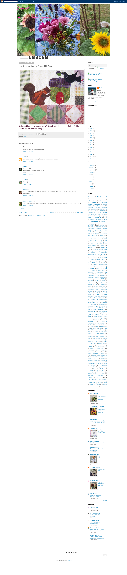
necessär (101, 309)
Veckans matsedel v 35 (95, 509)
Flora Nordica (99, 243)
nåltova (103, 314)
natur (94, 309)
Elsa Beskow (93, 242)
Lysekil (96, 292)
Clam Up (94, 235)
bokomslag (98, 219)
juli (90, 174)
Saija (89, 338)
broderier (102, 225)
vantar (101, 368)
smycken (98, 341)
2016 (91, 149)
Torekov (97, 360)
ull (98, 366)
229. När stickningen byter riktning (101, 484)
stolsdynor (104, 350)
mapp (89, 299)
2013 (91, 156)
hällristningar (95, 261)
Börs (102, 232)
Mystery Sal (93, 307)
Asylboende (90, 207)
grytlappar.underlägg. (102, 251)
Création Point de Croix (94, 237)
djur (104, 237)
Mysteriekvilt (104, 306)
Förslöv (102, 245)
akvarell (95, 199)
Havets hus (90, 255)
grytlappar (92, 251)
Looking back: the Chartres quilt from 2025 (101, 431)
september (92, 170)
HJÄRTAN (103, 257)
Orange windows (98, 316)
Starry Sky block (98, 346)
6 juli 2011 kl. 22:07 (28, 174)
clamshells (102, 235)
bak (106, 209)
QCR (89, 331)
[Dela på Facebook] (43, 134)
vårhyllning (90, 375)
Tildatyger (102, 358)
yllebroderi (102, 381)
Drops (105, 238)
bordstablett (94, 221)
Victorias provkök (95, 513)
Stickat (91, 348)
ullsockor (103, 366)
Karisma (103, 275)
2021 (91, 138)
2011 (91, 161)
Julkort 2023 (101, 270)
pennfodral (96, 319)
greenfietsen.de (94, 441)
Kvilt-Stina (102, 284)
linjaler (105, 287)
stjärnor (97, 350)
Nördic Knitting (94, 480)
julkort (93, 270)
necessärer (91, 311)
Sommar (90, 346)
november (92, 165)
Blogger (70, 560)
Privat (89, 328)
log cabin (97, 291)
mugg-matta (93, 304)
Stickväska (90, 350)
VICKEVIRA (90, 370)
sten (106, 346)
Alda (103, 199)
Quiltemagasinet (100, 333)
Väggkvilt (90, 377)
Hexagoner (104, 255)
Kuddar (103, 280)
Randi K (98, 334)
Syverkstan (95, 353)
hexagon (97, 256)
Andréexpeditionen (92, 200)
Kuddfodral (101, 282)
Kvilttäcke (95, 286)
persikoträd (90, 321)
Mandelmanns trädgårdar (98, 297)
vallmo (89, 368)
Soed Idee (93, 343)
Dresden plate (98, 238)
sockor (104, 341)
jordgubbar (91, 268)
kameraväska (91, 275)
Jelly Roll (101, 264)
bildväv (89, 216)
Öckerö (91, 384)
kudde (90, 282)
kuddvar (90, 284)
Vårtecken (100, 375)
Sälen (89, 355)
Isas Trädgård (94, 393)
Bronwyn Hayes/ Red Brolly (94, 228)
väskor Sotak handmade (101, 379)
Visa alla (105, 500)
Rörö (97, 336)
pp (97, 326)
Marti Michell (95, 299)
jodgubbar (102, 266)
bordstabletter (101, 222)
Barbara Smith (93, 210)
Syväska (103, 353)
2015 (91, 151)
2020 (91, 140)
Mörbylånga (102, 307)
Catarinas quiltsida (95, 467)
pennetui (90, 319)
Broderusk (90, 226)
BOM (25, 136)
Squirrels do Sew (28, 201)
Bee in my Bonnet (95, 214)
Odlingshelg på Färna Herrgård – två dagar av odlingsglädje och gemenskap (98, 422)
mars (90, 184)
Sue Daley (91, 351)
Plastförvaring (97, 324)
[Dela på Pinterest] (45, 134)
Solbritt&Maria (91, 345)
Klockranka (102, 277)
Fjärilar (91, 243)
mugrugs (90, 306)
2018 (91, 145)
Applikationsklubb (99, 205)
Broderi (91, 225)
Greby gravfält (96, 249)
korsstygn (90, 280)
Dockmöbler (90, 238)
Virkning (90, 373)
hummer (93, 259)
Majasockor (97, 296)
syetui (89, 353)
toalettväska (90, 360)
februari (91, 186)
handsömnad (101, 254)
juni (90, 177)
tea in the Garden (102, 355)
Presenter (102, 326)
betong (103, 214)
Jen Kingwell (93, 266)
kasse (96, 277)
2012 (91, 158)
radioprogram (91, 334)
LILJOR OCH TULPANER (97, 406)
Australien (94, 209)
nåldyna (97, 314)
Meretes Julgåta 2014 (99, 301)
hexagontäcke (93, 257)
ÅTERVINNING (91, 382)
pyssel (100, 328)
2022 (91, 135)
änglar (105, 382)
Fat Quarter (104, 242)
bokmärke (92, 219)
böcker (97, 232)
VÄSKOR (90, 379)
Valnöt (94, 368)
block (89, 217)
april (90, 181)
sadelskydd (102, 336)
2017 (91, 147)
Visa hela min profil (93, 101)
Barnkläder (102, 210)
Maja (24, 166)
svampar (98, 351)
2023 (91, 133)
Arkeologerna (94, 494)
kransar (97, 280)
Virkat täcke (100, 372)
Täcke (93, 365)
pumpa (94, 328)
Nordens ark (96, 313)
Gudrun (101, 88)
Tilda (94, 358)
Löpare (97, 294)
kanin (98, 275)
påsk (105, 328)
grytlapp (104, 249)
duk (101, 240)
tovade (92, 361)
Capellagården (96, 233)
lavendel (90, 287)
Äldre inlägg (80, 212)
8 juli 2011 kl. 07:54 (28, 205)
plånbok (105, 324)
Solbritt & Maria (101, 343)
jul (106, 268)
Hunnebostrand (100, 259)
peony (103, 319)
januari (91, 188)
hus (89, 261)
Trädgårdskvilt (91, 363)
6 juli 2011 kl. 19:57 (28, 161)
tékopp (91, 356)
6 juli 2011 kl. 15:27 (28, 151)
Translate (101, 68)
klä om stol (90, 278)
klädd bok (97, 278)
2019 (91, 142)
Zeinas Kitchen (94, 507)
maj (90, 179)
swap (103, 351)
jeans (89, 264)
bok (106, 217)
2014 (91, 154)
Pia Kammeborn (101, 323)
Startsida (52, 212)
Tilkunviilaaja (93, 428)
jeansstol (95, 264)
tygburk (99, 363)
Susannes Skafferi (95, 528)
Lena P (25, 156)
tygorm (105, 363)
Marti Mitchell (103, 299)
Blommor (98, 217)
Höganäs (102, 261)
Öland (98, 384)
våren (103, 373)
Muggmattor (102, 304)
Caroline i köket (94, 520)
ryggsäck (91, 336)
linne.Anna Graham (93, 289)
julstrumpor (90, 272)
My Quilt (96, 306)
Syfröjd (22, 9)
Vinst (103, 370)
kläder (103, 279)
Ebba (105, 240)
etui (98, 242)
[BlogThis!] (39, 134)
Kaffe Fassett (99, 273)
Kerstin (25, 189)
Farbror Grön (93, 419)
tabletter (94, 355)
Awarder (101, 209)
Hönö (93, 262)
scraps (103, 339)
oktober (91, 167)
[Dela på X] (41, 134)
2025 (91, 128)
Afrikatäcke (102, 196)
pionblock (90, 324)
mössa (89, 309)
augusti (91, 172)
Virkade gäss (91, 372)
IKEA (104, 262)
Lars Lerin (102, 286)
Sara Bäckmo (96, 338)
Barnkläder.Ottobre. (92, 212)
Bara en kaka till (94, 535)
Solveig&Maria (101, 345)
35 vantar (90, 196)
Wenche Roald (93, 381)
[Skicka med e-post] (37, 134)
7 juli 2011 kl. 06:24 (28, 195)
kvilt (96, 284)
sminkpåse (90, 341)
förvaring (91, 247)
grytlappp (93, 252)
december (92, 163)
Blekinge (103, 216)
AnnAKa (93, 202)
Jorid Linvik (99, 268)
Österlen (96, 386)
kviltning (89, 286)
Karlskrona (90, 277)
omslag (89, 316)
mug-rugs (104, 302)
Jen (106, 264)
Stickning (100, 348)
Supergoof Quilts (94, 454)
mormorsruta (91, 302)
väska (99, 377)
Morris (98, 302)
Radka (25, 179)
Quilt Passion (95, 331)
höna (89, 262)
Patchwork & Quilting (99, 318)
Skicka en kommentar (27, 209)
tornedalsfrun (104, 360)
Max (91, 301)
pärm (103, 330)
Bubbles (100, 230)
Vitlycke (97, 373)
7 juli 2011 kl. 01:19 (28, 184)
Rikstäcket (104, 334)
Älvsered (100, 382)
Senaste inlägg (23, 212)
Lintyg (101, 289)
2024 (91, 131)
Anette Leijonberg (102, 200)
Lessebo (100, 287)
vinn (98, 370)
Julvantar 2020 (98, 272)
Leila (95, 287)
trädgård (101, 362)
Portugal (92, 326)
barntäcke (103, 212)
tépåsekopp (97, 356)
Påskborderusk (95, 330)
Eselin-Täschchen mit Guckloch (97, 443)
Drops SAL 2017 (94, 240)
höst (99, 262)
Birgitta (96, 216)
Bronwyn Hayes (100, 226)
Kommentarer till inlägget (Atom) (36, 215)
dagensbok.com (94, 447)
